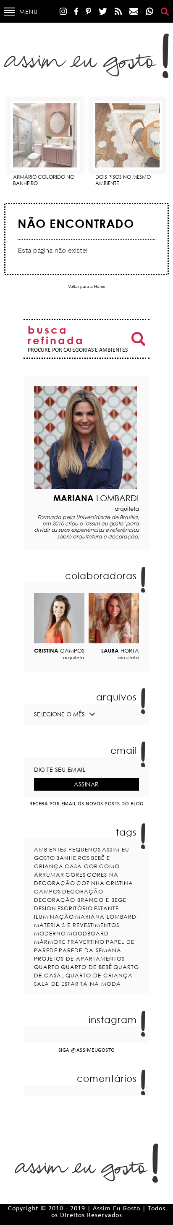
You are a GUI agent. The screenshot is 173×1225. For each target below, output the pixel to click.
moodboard (88, 933)
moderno (50, 933)
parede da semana (90, 950)
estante (106, 908)
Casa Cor (81, 866)
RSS (118, 11)
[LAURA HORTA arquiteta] (114, 618)
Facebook (76, 11)
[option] (45, 140)
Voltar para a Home (86, 286)
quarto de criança (99, 975)
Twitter (103, 11)
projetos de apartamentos (79, 958)
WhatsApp (149, 11)
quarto (47, 967)
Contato (133, 11)
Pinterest (88, 11)
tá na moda (100, 983)
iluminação (54, 916)
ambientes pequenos (67, 849)
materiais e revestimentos (76, 925)
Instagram (63, 11)
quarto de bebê (86, 967)
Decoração (82, 891)
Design (45, 908)
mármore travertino (69, 941)
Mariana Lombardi (106, 916)
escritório (75, 908)
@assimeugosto (93, 1050)
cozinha (90, 883)
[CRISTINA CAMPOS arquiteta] (59, 618)
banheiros (73, 857)
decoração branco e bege (80, 899)
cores (76, 874)
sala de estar (56, 983)
